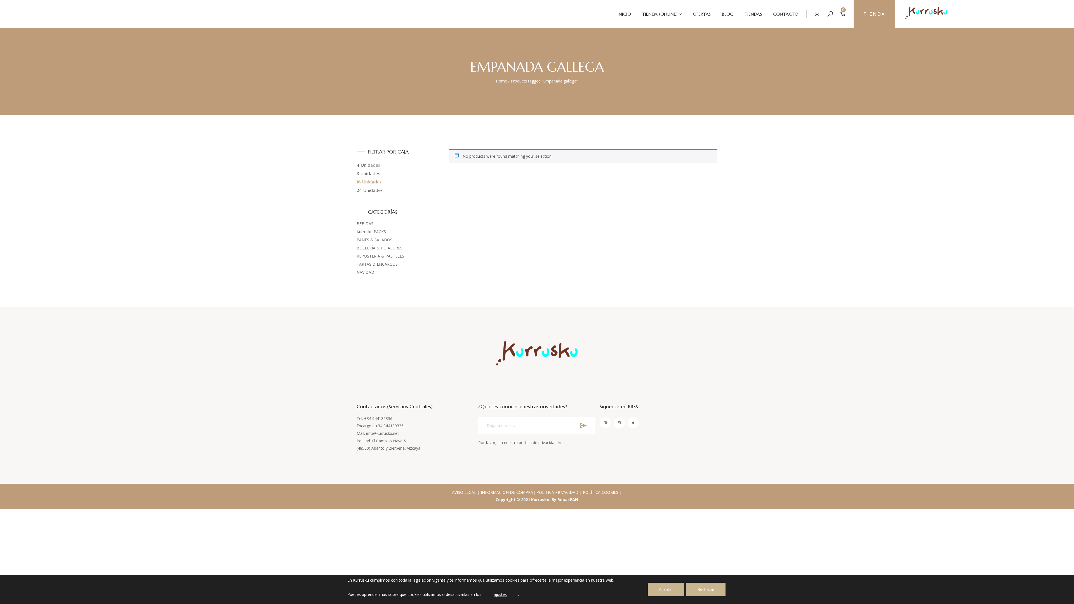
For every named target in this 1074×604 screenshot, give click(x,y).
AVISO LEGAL (464, 492)
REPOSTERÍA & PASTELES (380, 256)
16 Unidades (369, 182)
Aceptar (666, 589)
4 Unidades (368, 165)
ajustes (500, 594)
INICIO (624, 14)
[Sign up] (583, 425)
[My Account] (817, 13)
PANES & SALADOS (374, 239)
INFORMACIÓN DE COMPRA (507, 492)
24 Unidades (369, 190)
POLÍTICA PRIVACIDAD (557, 492)
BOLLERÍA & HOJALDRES (379, 248)
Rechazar (706, 589)
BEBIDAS (365, 223)
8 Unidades (368, 173)
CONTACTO (785, 14)
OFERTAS (702, 14)
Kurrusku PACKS (371, 231)
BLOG (727, 14)
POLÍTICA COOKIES (600, 492)
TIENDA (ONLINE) (659, 14)
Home (501, 81)
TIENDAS (753, 14)
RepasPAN (567, 499)
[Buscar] (830, 13)
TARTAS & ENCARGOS (377, 264)
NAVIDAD (365, 272)
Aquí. (562, 442)
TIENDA (874, 14)
